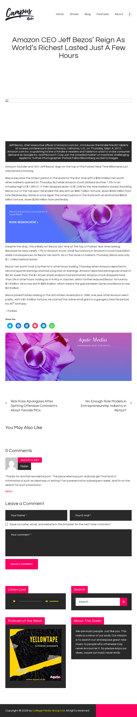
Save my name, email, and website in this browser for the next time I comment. (60, 524)
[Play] (14, 601)
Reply (8, 491)
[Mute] (47, 601)
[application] (35, 601)
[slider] (55, 601)
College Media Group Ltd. (48, 710)
